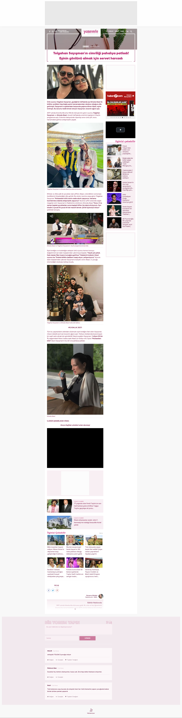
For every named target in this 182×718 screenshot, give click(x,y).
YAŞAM (122, 31)
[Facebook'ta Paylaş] (48, 590)
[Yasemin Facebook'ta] (50, 31)
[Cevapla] (59, 660)
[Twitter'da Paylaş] (53, 590)
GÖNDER (87, 638)
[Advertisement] (75, 483)
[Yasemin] (91, 33)
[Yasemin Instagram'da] (52, 31)
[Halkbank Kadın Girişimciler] (63, 31)
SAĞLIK (117, 31)
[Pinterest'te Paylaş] (57, 590)
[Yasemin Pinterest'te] (56, 31)
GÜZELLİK (110, 31)
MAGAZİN (86, 46)
